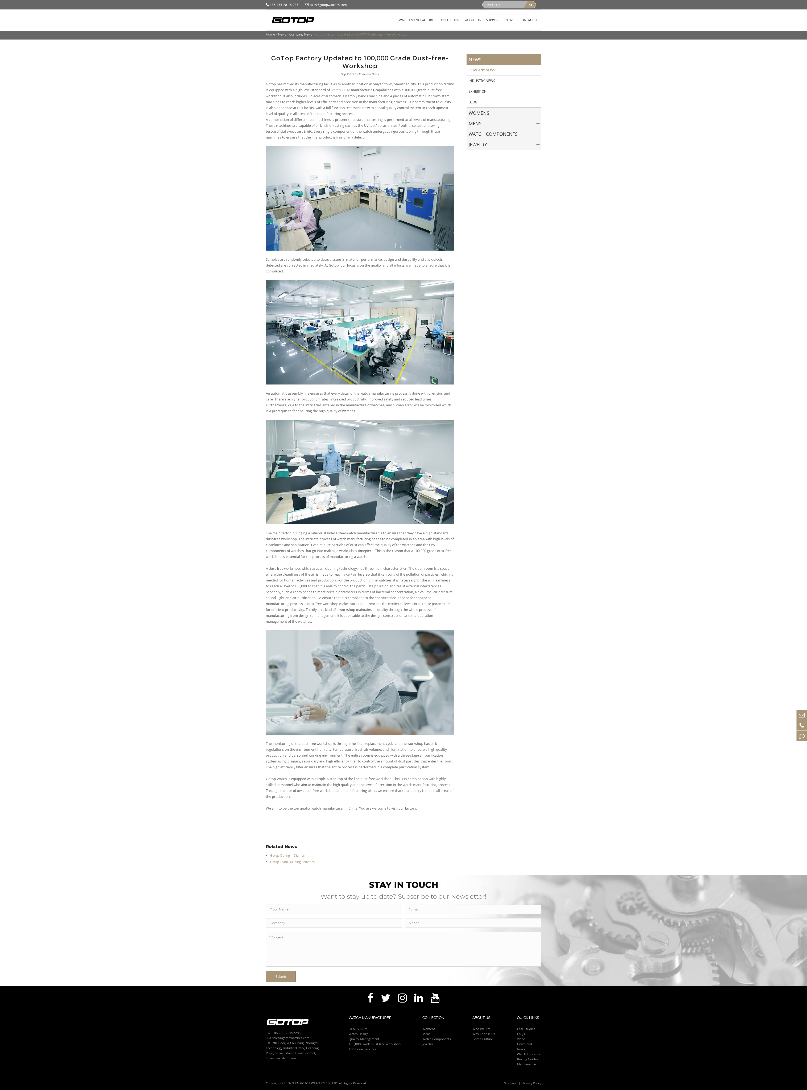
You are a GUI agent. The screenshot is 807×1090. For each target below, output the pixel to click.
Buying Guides (527, 1059)
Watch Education (529, 1054)
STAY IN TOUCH (403, 885)
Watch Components (493, 134)
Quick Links (528, 1018)
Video (521, 1039)
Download (524, 1044)
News (509, 20)
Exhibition (478, 91)
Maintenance (526, 1064)
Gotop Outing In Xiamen (287, 855)
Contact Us (529, 20)
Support (493, 20)
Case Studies (526, 1029)
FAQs (521, 1034)
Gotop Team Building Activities (292, 862)
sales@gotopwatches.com (328, 5)
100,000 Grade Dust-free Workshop (375, 1044)
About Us (473, 20)
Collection (450, 20)
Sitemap (510, 1083)
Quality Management (364, 1039)
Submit (281, 976)
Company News (300, 34)
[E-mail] (801, 715)
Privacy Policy (531, 1083)
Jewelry (478, 144)
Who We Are (481, 1029)
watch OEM (340, 90)
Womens (479, 113)
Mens (475, 123)
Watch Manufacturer (417, 20)
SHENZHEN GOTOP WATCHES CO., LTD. (311, 1083)
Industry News (482, 80)
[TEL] (801, 725)
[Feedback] (801, 736)
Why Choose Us (483, 1034)
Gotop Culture (482, 1039)
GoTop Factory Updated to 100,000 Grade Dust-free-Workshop (360, 34)
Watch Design (358, 1034)
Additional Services (362, 1049)
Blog (473, 102)
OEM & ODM (358, 1029)
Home (270, 34)
